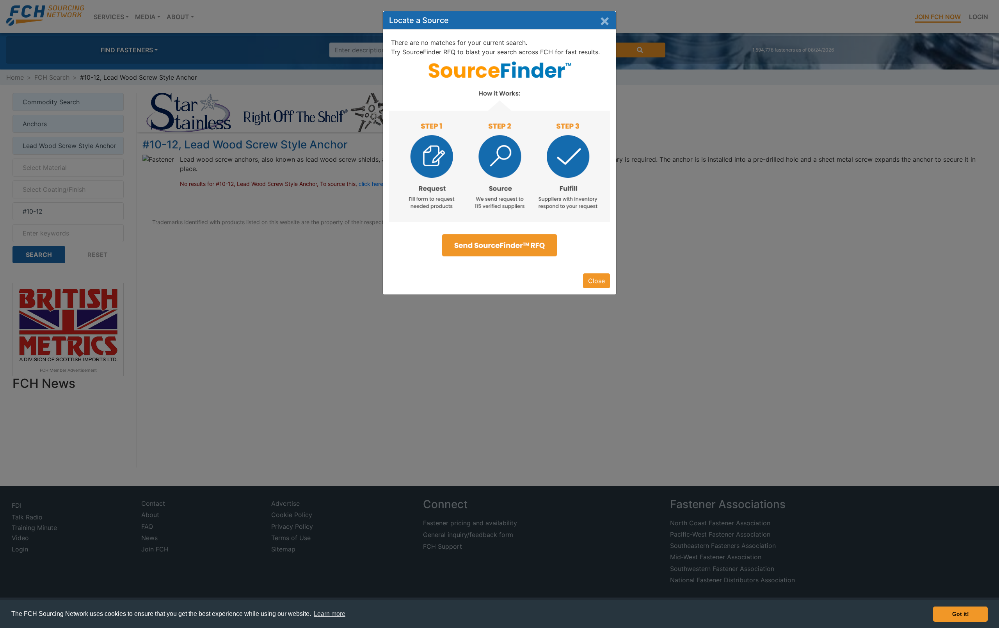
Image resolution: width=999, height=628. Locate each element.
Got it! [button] (960, 614)
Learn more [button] (329, 613)
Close (596, 281)
